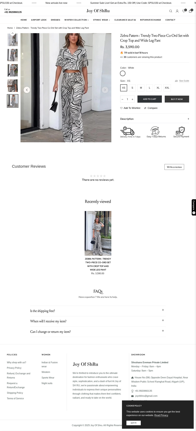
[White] (123, 73)
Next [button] (105, 90)
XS (123, 88)
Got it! (133, 423)
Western (46, 372)
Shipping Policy (15, 393)
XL (158, 88)
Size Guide (184, 81)
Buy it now (177, 99)
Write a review (174, 167)
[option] (66, 87)
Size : (125, 81)
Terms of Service (15, 398)
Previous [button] (27, 90)
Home (10, 28)
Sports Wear (48, 377)
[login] (177, 11)
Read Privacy (161, 415)
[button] (171, 11)
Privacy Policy (14, 368)
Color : (127, 68)
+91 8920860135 (143, 391)
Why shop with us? (16, 362)
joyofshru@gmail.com (146, 396)
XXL (167, 88)
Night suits (47, 383)
